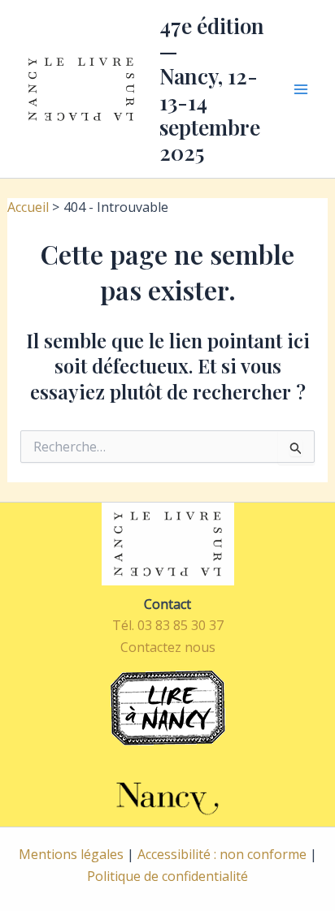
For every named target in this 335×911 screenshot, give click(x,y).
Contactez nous (167, 647)
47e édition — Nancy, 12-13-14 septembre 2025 (211, 88)
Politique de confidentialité (167, 876)
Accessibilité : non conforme (222, 854)
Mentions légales (71, 854)
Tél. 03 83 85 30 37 (168, 625)
